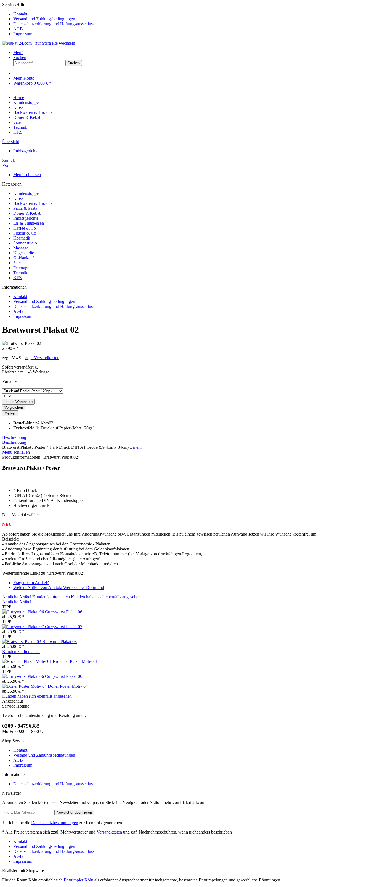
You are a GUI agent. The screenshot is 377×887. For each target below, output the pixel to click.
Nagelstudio (23, 253)
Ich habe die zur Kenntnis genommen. (66, 822)
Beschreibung (14, 437)
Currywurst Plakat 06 (63, 611)
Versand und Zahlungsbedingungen (44, 19)
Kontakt (20, 14)
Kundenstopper (26, 193)
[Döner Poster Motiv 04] (25, 686)
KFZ (17, 277)
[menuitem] (194, 14)
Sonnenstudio (25, 243)
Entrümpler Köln (78, 880)
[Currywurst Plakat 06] (23, 611)
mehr (137, 447)
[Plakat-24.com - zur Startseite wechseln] (38, 43)
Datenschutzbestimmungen (54, 822)
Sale (17, 262)
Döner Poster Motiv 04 (68, 686)
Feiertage (21, 267)
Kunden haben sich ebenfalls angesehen (105, 597)
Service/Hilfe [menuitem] (48, 19)
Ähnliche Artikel (16, 597)
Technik (20, 272)
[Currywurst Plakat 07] (23, 626)
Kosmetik (21, 238)
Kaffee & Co (24, 228)
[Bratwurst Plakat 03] (22, 641)
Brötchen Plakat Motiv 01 (75, 661)
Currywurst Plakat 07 (63, 626)
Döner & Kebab (27, 213)
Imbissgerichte (25, 218)
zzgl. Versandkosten (42, 357)
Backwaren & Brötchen (34, 203)
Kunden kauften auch (51, 597)
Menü (18, 52)
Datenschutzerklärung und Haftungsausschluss (53, 23)
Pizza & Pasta (25, 208)
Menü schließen (27, 174)
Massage (20, 248)
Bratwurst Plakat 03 (59, 641)
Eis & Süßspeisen (28, 223)
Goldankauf (23, 258)
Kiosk (18, 198)
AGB (18, 28)
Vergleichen (13, 407)
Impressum (22, 33)
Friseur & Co (24, 233)
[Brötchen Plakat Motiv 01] (27, 661)
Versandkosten (109, 832)
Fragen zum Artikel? (31, 582)
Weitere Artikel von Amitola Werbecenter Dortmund (58, 587)
